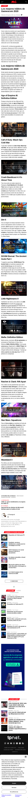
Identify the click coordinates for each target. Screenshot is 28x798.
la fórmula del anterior (11, 113)
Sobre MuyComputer (10, 747)
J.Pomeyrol (18, 15)
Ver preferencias (14, 791)
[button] (25, 756)
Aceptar (14, 783)
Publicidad (21, 747)
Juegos (14, 497)
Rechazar (14, 787)
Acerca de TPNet (8, 749)
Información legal (20, 749)
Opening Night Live (7, 87)
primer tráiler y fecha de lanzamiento (14, 149)
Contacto (15, 751)
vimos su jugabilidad (11, 427)
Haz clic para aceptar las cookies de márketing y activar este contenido (14, 129)
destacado (20, 495)
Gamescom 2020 (6, 497)
